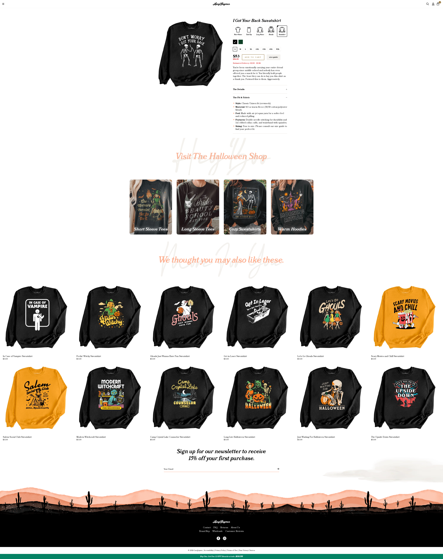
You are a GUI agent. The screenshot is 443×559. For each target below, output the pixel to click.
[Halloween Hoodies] (292, 207)
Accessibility (208, 550)
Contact (207, 527)
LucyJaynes (198, 550)
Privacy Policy (220, 550)
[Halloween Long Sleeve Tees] (198, 207)
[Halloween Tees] (151, 207)
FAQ (215, 527)
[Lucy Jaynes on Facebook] (218, 538)
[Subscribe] (276, 468)
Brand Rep (204, 531)
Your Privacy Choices (247, 550)
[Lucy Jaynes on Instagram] (224, 538)
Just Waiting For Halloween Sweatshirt (316, 438)
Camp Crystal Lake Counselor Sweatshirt (170, 438)
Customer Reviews (234, 531)
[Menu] (3, 3)
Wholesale (217, 531)
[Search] (427, 5)
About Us (235, 527)
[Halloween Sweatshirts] (245, 207)
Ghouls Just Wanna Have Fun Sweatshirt (170, 357)
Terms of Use (232, 550)
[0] (437, 4)
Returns (224, 527)
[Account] (433, 6)
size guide (273, 57)
